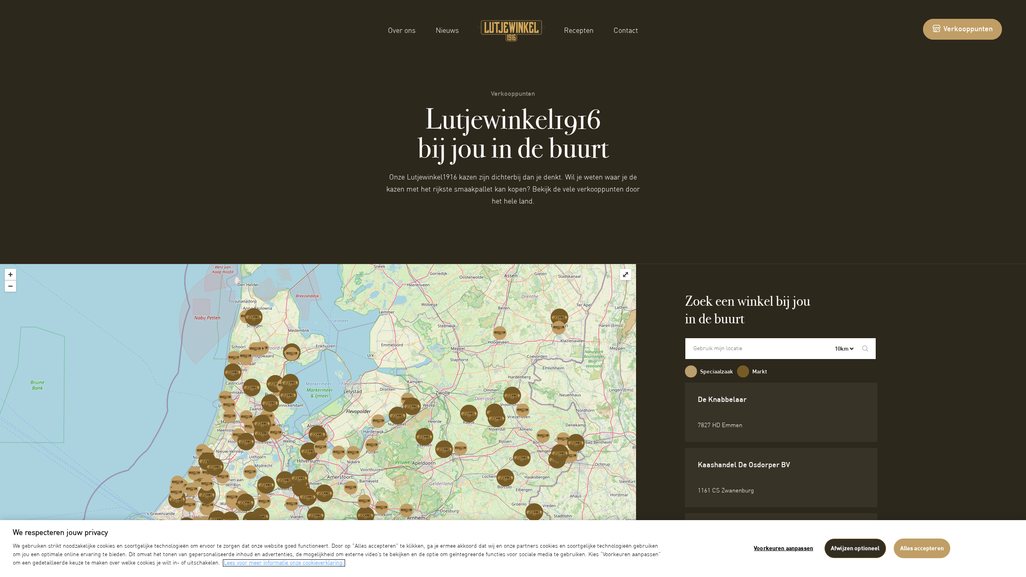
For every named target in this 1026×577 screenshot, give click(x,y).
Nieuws (447, 30)
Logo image (505, 24)
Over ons (402, 30)
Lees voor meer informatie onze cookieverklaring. (284, 563)
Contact (626, 30)
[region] (513, 548)
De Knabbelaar (722, 399)
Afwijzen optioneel (855, 548)
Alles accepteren (922, 548)
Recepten (579, 30)
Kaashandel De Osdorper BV (744, 465)
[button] (865, 348)
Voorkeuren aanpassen (783, 548)
